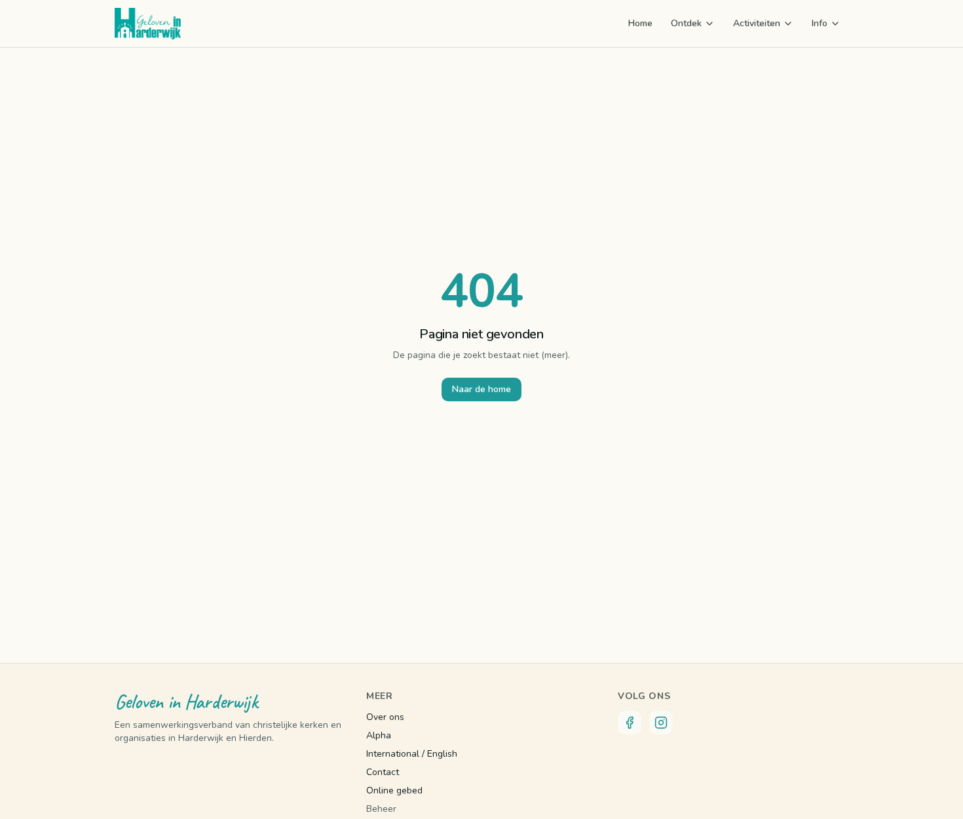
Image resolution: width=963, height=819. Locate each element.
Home (640, 23)
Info (819, 23)
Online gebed (394, 790)
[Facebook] (629, 722)
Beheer (381, 809)
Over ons (385, 717)
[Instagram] (661, 722)
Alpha (378, 735)
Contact (382, 772)
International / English (411, 754)
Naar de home (481, 389)
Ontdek (686, 23)
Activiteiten (756, 23)
